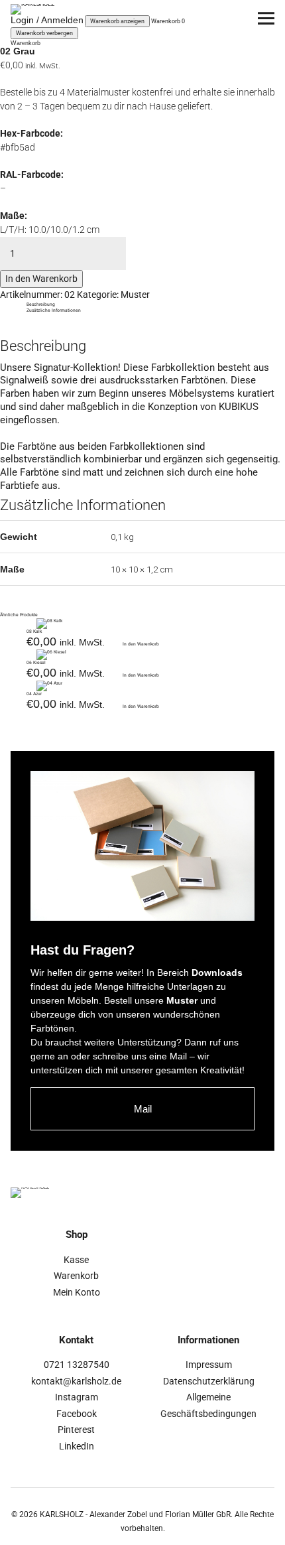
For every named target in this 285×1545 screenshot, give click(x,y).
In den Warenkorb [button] (141, 644)
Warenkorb (76, 1275)
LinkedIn (76, 1446)
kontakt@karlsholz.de (76, 1381)
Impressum (209, 1364)
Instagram (76, 1397)
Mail (143, 1108)
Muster (135, 294)
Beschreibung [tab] (41, 304)
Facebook (76, 1413)
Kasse (76, 1259)
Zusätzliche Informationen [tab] (54, 310)
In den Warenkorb (41, 278)
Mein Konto (76, 1292)
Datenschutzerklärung (209, 1381)
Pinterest (76, 1429)
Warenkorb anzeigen (117, 21)
